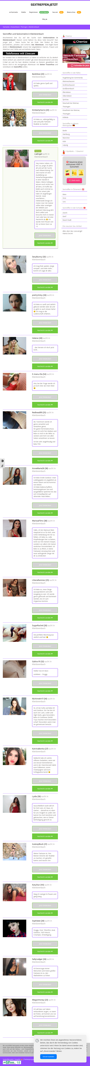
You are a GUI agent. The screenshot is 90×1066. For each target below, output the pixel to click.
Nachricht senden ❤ (45, 102)
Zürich (65, 213)
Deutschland (15, 27)
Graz (64, 198)
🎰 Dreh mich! (74, 180)
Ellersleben (67, 92)
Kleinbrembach (38, 77)
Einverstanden (48, 1056)
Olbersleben (67, 96)
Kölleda (65, 117)
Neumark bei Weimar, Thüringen (71, 105)
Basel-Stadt (67, 220)
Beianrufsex (73, 12)
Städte (23, 12)
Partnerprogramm (30, 1059)
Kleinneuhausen (69, 81)
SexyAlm (18, 1059)
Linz (64, 202)
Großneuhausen (69, 85)
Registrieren (38, 12)
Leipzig (65, 145)
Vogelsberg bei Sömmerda (73, 78)
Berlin (65, 130)
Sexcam (57, 12)
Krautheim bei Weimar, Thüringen (71, 112)
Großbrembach (68, 88)
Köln (64, 141)
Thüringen (24, 27)
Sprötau (66, 99)
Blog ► (45, 19)
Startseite (6, 27)
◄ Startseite (13, 12)
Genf (64, 216)
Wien (64, 194)
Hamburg (66, 134)
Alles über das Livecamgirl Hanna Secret (72, 232)
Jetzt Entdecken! (45, 95)
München (66, 138)
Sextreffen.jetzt (8, 1059)
